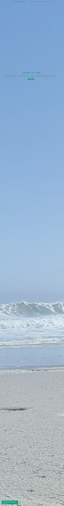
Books (50, 1)
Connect (39, 1)
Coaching (35, 1)
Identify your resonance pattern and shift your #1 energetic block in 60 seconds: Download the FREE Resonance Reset (9, 502)
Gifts (47, 1)
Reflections (44, 1)
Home (29, 1)
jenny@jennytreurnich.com (40, 504)
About (32, 1)
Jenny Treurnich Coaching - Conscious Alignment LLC (20, 1)
